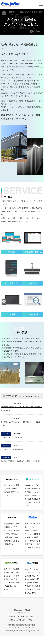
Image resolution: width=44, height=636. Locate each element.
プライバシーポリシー (25, 616)
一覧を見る (36, 396)
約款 (30, 620)
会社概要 (12, 616)
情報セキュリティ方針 (18, 620)
